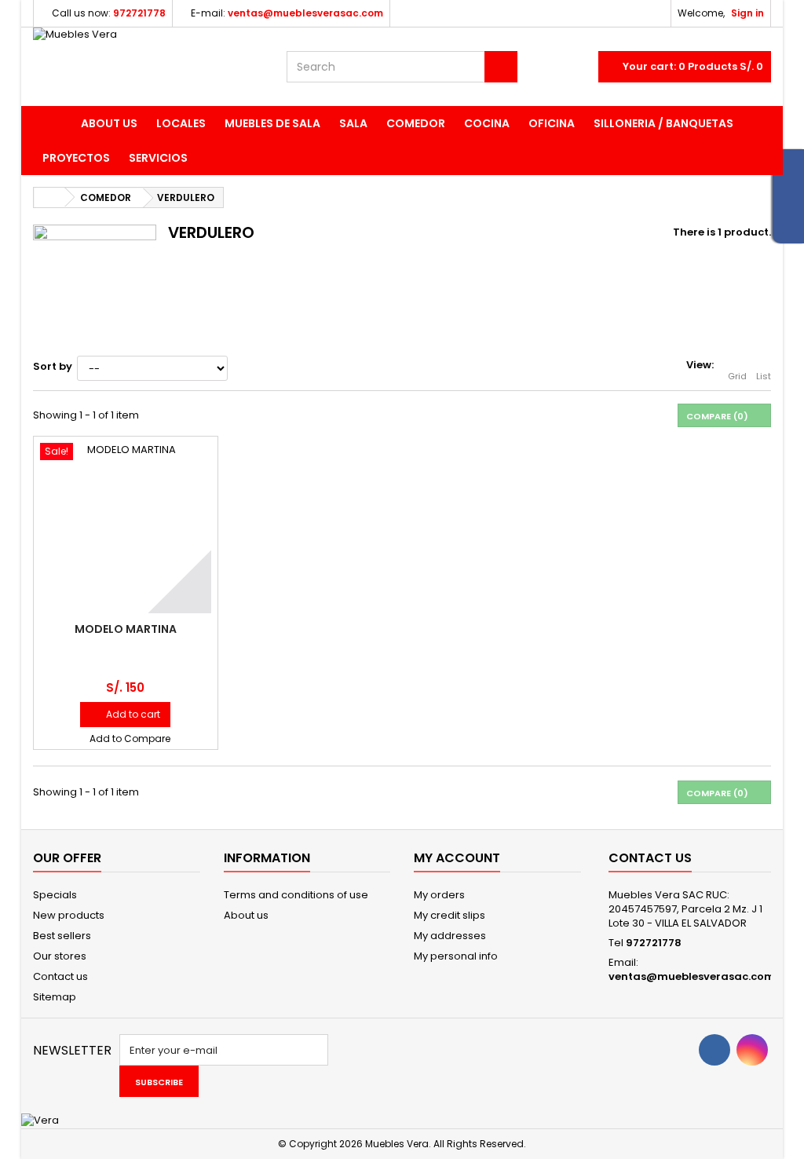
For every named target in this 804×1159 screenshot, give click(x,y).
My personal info (456, 956)
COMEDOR (415, 123)
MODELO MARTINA (126, 629)
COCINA (487, 123)
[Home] (52, 123)
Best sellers (62, 935)
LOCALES (181, 123)
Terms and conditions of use (296, 894)
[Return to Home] (49, 197)
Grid (737, 376)
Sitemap (54, 996)
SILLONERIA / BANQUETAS (663, 123)
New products (68, 915)
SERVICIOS (158, 158)
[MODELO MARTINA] (125, 528)
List (763, 376)
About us (109, 123)
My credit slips (449, 915)
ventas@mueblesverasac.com (691, 976)
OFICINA (551, 123)
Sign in (747, 13)
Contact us (60, 976)
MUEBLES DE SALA (272, 123)
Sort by (52, 366)
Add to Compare (130, 738)
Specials (55, 894)
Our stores (59, 956)
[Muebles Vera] (148, 66)
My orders (439, 894)
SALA (353, 123)
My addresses (450, 935)
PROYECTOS (76, 158)
